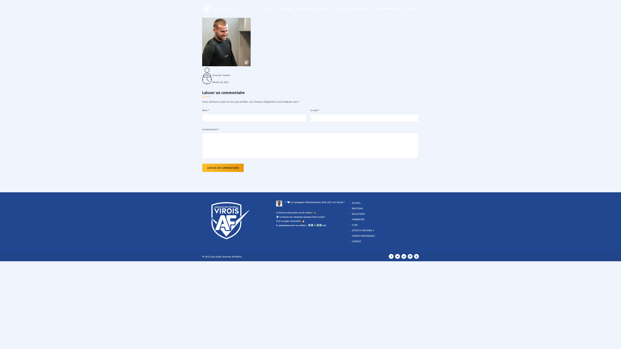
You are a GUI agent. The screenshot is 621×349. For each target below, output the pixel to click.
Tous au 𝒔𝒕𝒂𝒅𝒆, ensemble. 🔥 (290, 221)
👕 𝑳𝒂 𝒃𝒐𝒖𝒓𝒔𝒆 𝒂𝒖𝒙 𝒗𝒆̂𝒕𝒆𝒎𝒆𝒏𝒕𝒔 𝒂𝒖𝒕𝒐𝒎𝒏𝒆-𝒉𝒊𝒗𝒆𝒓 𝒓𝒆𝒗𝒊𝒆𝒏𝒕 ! (300, 217)
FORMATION (322, 8)
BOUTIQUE (286, 8)
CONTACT (409, 8)
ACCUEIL (270, 8)
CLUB (338, 8)
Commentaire (210, 129)
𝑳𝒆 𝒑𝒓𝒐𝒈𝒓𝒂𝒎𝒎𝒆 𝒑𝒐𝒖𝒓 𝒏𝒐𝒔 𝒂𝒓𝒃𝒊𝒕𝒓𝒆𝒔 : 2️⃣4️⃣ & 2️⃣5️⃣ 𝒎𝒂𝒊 (301, 225)
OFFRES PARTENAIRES (386, 8)
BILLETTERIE (304, 8)
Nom (205, 110)
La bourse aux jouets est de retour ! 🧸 (296, 212)
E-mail (314, 110)
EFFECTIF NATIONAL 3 (357, 8)
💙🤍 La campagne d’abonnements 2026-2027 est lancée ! (314, 202)
